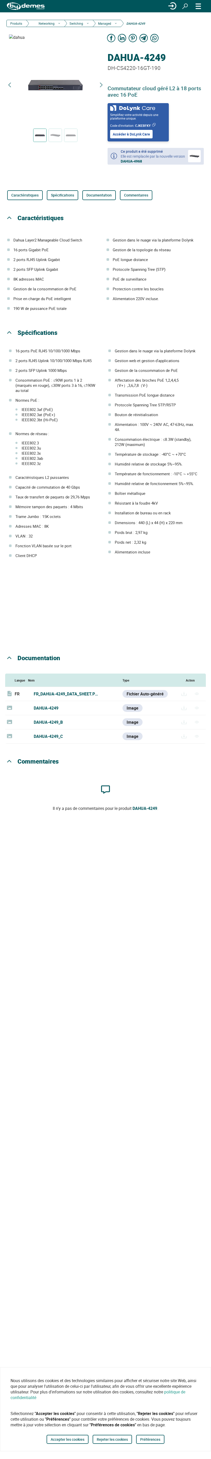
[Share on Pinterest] (132, 38)
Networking (46, 23)
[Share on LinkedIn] (122, 38)
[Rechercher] (185, 6)
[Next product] (101, 84)
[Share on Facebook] (111, 38)
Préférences (150, 1439)
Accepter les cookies (67, 1439)
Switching (76, 23)
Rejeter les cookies (112, 1439)
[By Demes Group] (25, 6)
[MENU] (198, 6)
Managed (104, 23)
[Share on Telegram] (143, 38)
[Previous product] (9, 84)
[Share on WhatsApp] (154, 38)
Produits (16, 23)
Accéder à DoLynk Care (131, 134)
